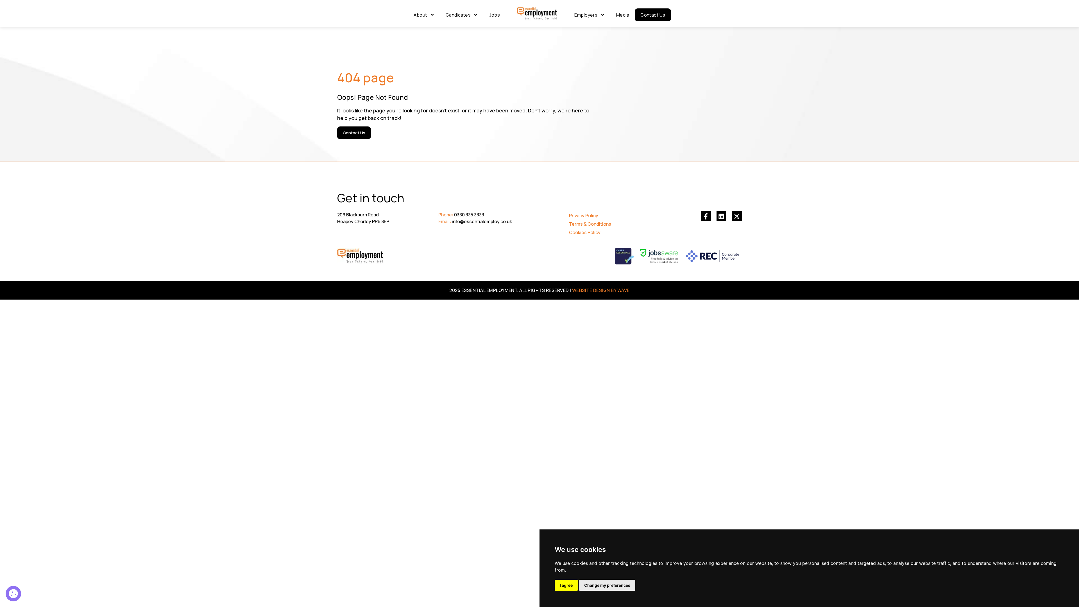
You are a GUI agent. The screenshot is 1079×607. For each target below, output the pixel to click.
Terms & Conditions (590, 224)
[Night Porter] (13, 593)
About (420, 15)
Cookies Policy (584, 232)
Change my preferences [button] (607, 585)
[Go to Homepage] (537, 14)
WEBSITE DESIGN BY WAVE (601, 290)
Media (622, 15)
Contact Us (652, 15)
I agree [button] (566, 585)
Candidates (458, 15)
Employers (585, 15)
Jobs (494, 15)
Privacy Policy (583, 215)
